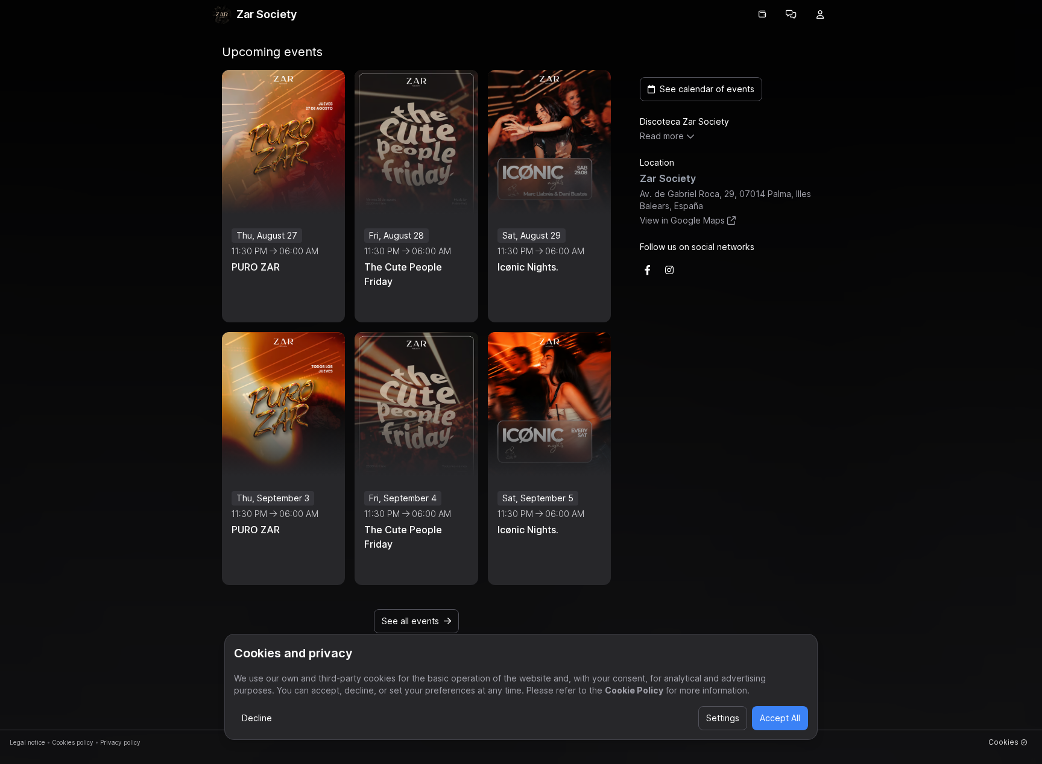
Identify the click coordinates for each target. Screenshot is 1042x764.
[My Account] (820, 14)
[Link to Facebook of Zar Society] (647, 270)
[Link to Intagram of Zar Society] (669, 270)
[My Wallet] (762, 14)
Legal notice (27, 742)
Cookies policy (72, 742)
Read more (662, 136)
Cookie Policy (634, 690)
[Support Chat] (791, 14)
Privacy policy (120, 742)
